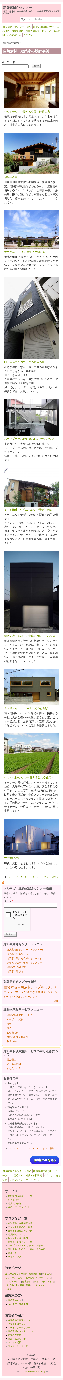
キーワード (8, 62)
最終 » (54, 876)
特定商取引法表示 (17, 1338)
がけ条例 (9, 1285)
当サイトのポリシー (18, 1323)
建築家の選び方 (15, 971)
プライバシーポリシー (19, 1327)
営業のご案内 (14, 1334)
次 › (46, 876)
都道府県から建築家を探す (21, 1223)
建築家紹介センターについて (22, 1331)
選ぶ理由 (11, 1059)
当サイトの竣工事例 (18, 1238)
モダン (53, 992)
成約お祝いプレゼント (19, 1207)
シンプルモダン (42, 987)
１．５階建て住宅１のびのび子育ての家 (28, 509)
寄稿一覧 (12, 1252)
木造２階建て (23, 992)
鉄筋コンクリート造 (44, 1281)
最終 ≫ (53, 1148)
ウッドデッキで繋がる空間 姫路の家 (27, 111)
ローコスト (10, 996)
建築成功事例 (14, 1203)
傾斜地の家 (11, 177)
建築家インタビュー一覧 (20, 1241)
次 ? (45, 1148)
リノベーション (28, 996)
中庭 (18, 996)
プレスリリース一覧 (18, 1346)
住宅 (7, 987)
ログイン (28, 35)
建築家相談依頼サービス (20, 1015)
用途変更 (19, 1285)
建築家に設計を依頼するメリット (24, 958)
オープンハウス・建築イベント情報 (25, 1245)
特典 (9, 1023)
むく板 (36, 992)
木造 (14, 987)
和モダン (45, 992)
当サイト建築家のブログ (20, 1230)
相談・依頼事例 (34, 1175)
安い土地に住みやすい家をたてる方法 (26, 1249)
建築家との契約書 (16, 967)
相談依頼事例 (33, 30)
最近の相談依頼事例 (17, 1036)
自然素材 (24, 987)
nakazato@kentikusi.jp (36, 1371)
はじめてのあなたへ (17, 953)
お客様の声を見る (44, 1160)
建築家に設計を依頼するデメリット (25, 962)
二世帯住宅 (28, 1277)
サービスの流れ (15, 1019)
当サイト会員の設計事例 (20, 1226)
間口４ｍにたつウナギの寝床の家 (24, 362)
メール (8, 901)
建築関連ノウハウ (17, 1234)
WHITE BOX (11, 858)
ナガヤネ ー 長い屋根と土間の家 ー (26, 251)
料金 (44, 30)
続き (56, 1000)
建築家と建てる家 (14, 1273)
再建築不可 (27, 1281)
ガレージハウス (43, 1277)
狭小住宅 (46, 1273)
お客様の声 (17, 30)
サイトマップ (33, 1179)
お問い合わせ (14, 1041)
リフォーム (10, 1277)
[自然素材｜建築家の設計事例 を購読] (3, 882)
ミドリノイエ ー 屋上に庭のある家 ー (27, 708)
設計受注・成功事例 (18, 1303)
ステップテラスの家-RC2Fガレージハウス (29, 438)
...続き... (9, 1289)
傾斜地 (37, 1273)
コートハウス (37, 1285)
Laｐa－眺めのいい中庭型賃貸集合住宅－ (29, 777)
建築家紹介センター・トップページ (25, 949)
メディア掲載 (14, 1342)
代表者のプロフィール (19, 1320)
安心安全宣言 (14, 35)
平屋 (28, 1285)
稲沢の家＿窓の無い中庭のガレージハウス (29, 635)
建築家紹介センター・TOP (17, 26)
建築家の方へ (15, 1300)
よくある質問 (14, 1063)
